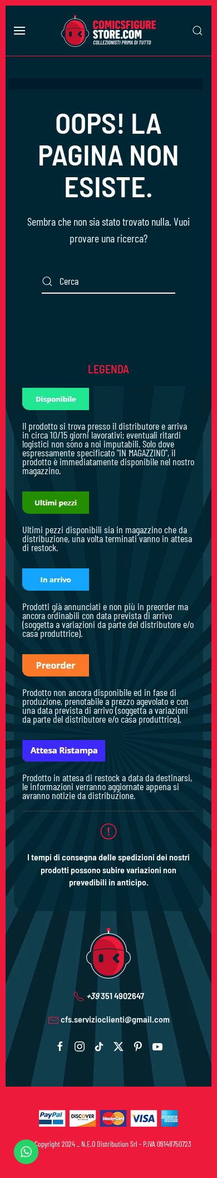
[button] (19, 31)
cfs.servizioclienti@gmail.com (115, 1019)
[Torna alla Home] (108, 31)
